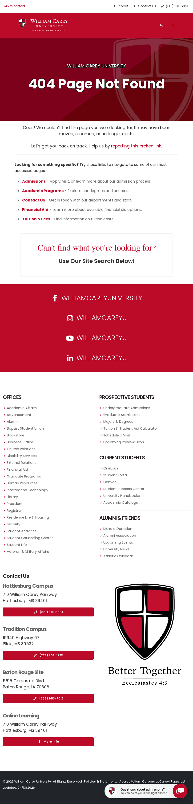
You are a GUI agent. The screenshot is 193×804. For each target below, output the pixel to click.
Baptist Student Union (25, 428)
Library (12, 496)
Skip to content (14, 6)
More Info (51, 742)
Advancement (19, 414)
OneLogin (111, 468)
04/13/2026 (26, 787)
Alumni (12, 421)
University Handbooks (121, 495)
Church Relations (21, 449)
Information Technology (27, 490)
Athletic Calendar (118, 556)
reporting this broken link (136, 146)
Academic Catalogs (120, 502)
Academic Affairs (22, 408)
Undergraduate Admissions (126, 408)
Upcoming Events (118, 542)
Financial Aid (17, 469)
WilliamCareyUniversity (101, 298)
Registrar (14, 510)
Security (13, 524)
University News (116, 549)
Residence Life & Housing (28, 517)
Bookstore (15, 435)
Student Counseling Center (30, 538)
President (15, 503)
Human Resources (22, 483)
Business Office (20, 442)
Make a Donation (117, 528)
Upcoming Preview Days (123, 442)
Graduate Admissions (122, 414)
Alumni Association (119, 535)
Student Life (17, 544)
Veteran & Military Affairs (28, 551)
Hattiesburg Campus (28, 586)
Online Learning (21, 715)
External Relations (21, 462)
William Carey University (96, 66)
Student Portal (115, 475)
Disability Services (22, 455)
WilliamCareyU (101, 338)
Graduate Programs (24, 476)
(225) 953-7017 (51, 698)
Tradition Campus (25, 629)
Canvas (110, 482)
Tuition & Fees (36, 219)
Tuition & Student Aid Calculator (130, 428)
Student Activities (21, 531)
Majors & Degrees (118, 421)
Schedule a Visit (116, 435)
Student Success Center (123, 488)
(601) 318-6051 (51, 612)
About (122, 6)
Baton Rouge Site (23, 672)
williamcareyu (101, 317)
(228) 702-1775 (51, 655)
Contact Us (146, 6)
